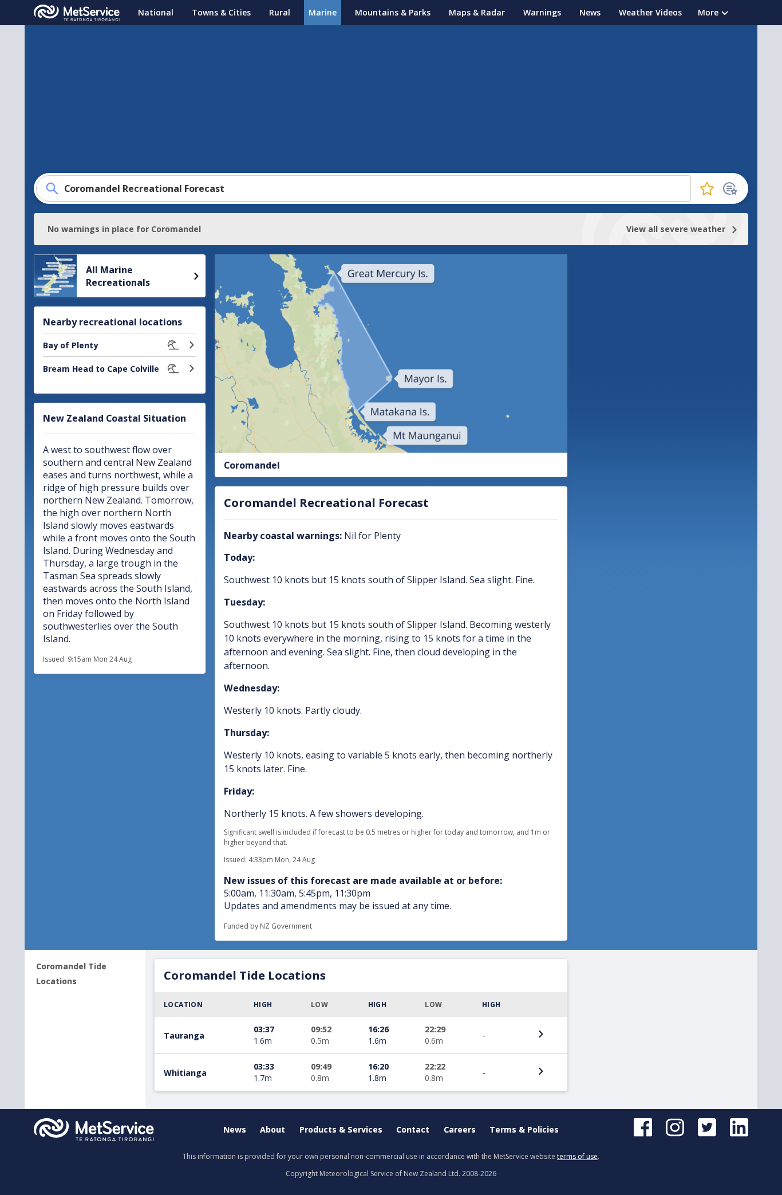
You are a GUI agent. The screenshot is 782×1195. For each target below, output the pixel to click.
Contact (412, 1129)
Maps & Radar (477, 12)
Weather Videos (650, 12)
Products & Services (340, 1129)
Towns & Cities (221, 12)
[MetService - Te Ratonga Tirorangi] (77, 13)
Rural (279, 12)
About (272, 1129)
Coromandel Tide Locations (71, 973)
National (155, 12)
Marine (323, 12)
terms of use (577, 1156)
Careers (460, 1129)
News (590, 12)
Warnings (542, 12)
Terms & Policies (524, 1129)
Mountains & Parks (393, 12)
